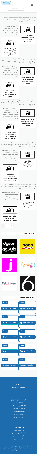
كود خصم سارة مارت (18, 412)
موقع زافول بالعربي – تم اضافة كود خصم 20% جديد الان (10, 218)
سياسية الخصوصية (18, 387)
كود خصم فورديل (18, 430)
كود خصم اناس (18, 403)
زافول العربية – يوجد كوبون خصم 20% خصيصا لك (27, 205)
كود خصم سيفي (18, 418)
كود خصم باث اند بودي (18, 406)
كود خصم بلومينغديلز (18, 409)
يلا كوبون (13, 450)
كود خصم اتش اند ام (18, 397)
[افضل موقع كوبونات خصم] (6, 3)
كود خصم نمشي (18, 436)
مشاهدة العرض (27, 308)
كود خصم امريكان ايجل (18, 400)
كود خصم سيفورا (18, 415)
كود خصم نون (18, 439)
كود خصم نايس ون (18, 433)
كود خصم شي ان (18, 427)
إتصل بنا (18, 384)
